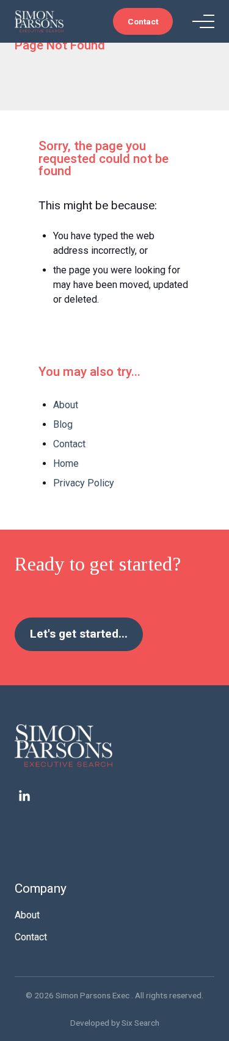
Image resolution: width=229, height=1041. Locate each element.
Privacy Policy (83, 483)
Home (66, 463)
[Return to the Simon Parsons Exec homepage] (114, 745)
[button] (143, 21)
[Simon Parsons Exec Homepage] (39, 21)
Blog (63, 424)
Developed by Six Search (114, 1023)
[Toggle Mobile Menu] (203, 21)
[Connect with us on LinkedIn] (24, 796)
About (65, 405)
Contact (69, 444)
